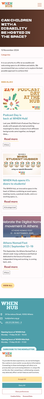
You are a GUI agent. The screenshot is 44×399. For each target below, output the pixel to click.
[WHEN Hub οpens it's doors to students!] (22, 165)
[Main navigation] (39, 5)
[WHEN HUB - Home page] (7, 4)
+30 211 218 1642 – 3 (13, 322)
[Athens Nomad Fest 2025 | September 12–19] (22, 227)
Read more (11, 139)
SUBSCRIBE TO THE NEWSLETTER (18, 349)
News (7, 145)
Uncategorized (10, 207)
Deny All (22, 385)
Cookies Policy (16, 396)
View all (7, 285)
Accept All (22, 379)
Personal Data (27, 396)
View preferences (22, 391)
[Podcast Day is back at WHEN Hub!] (22, 99)
